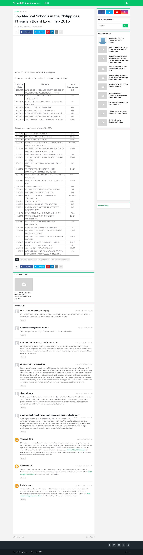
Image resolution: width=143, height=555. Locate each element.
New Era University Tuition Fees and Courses (118, 85)
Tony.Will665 (26, 439)
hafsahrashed (26, 485)
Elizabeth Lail (26, 465)
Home (17, 11)
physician (23, 11)
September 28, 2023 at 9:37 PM (83, 417)
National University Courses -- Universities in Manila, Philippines (118, 95)
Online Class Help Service (76, 450)
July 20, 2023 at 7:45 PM (85, 328)
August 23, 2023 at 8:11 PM (84, 364)
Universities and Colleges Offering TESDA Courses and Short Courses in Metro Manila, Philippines (118, 59)
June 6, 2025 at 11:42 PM (85, 439)
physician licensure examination (60, 260)
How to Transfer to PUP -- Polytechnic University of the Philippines (118, 49)
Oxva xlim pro (26, 393)
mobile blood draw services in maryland (39, 342)
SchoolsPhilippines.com (26, 3)
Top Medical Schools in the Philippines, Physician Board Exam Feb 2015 (23, 296)
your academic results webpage (35, 310)
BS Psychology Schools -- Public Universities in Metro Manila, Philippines (118, 78)
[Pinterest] (48, 32)
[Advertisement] (54, 53)
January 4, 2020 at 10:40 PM (84, 311)
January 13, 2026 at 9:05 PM (84, 485)
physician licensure (44, 260)
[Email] (56, 32)
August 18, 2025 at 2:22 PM (84, 466)
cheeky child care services (32, 364)
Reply (23, 320)
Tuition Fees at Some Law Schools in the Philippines (118, 112)
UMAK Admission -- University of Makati (116, 121)
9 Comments (37, 27)
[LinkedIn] (52, 32)
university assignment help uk (34, 327)
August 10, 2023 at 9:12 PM (84, 342)
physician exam (32, 260)
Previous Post (19, 537)
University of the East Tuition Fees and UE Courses (116, 40)
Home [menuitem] (46, 3)
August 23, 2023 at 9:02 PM (84, 393)
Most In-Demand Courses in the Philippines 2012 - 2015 (118, 69)
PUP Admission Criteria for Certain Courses (118, 103)
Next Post (89, 537)
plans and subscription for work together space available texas (50, 415)
